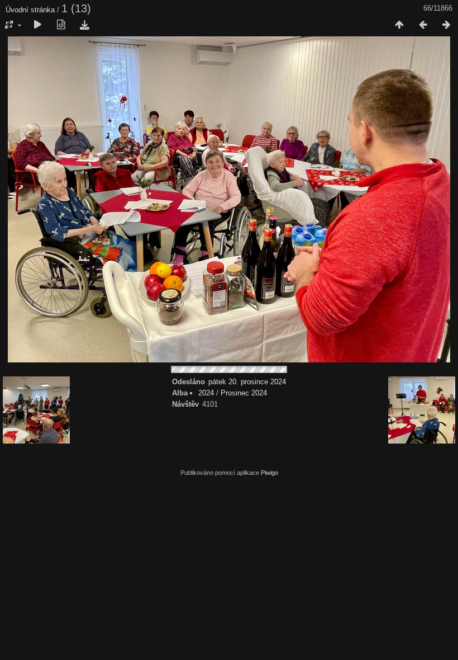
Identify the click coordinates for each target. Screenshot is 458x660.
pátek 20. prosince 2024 (247, 382)
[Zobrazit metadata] (61, 25)
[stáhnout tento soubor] (84, 25)
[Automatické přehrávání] (37, 25)
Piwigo (269, 472)
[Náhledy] (399, 25)
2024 (206, 393)
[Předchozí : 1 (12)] (423, 25)
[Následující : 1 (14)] (446, 25)
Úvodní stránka (30, 10)
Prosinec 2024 (244, 393)
